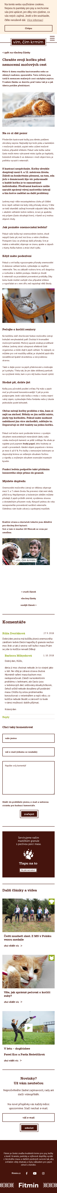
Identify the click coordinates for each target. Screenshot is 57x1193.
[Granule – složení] (28, 854)
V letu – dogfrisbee (17, 1048)
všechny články (28, 598)
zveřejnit (29, 814)
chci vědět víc (11, 945)
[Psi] (51, 901)
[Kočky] (52, 957)
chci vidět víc (11, 1060)
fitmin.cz (16, 1173)
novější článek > (28, 605)
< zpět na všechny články (16, 52)
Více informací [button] (35, 20)
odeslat (29, 1127)
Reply (5, 717)
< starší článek (28, 591)
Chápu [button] (28, 28)
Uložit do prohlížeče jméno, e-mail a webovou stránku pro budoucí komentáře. (25, 804)
